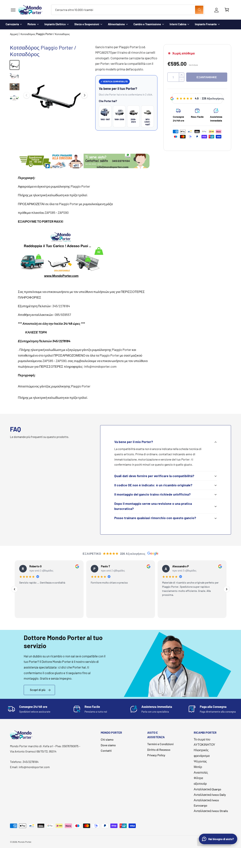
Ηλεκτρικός (201, 750)
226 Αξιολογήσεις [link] (213, 98)
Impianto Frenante (206, 24)
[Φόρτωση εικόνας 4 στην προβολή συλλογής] (14, 98)
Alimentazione (116, 24)
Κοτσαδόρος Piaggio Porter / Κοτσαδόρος (45, 34)
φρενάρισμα (202, 755)
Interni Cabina (178, 24)
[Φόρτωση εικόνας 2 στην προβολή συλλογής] (14, 76)
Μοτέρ (198, 767)
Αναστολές (201, 772)
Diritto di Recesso (158, 749)
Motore (31, 24)
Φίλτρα (198, 778)
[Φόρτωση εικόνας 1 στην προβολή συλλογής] (14, 65)
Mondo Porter (24, 841)
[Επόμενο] (226, 589)
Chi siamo (107, 739)
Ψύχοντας (200, 761)
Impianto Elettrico (55, 24)
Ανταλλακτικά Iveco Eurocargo (206, 802)
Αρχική (14, 34)
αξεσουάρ (200, 783)
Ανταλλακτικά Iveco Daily (210, 794)
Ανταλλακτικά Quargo (207, 789)
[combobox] (127, 10)
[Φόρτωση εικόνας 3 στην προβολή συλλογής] (14, 87)
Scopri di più (37, 689)
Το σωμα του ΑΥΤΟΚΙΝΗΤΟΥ (204, 741)
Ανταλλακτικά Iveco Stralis (211, 811)
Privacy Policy (156, 755)
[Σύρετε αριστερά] (27, 95)
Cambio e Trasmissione (147, 24)
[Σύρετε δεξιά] (84, 95)
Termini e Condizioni (160, 744)
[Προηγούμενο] (14, 589)
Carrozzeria (12, 24)
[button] (13, 10)
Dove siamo (108, 745)
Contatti (106, 750)
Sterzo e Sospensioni (86, 24)
